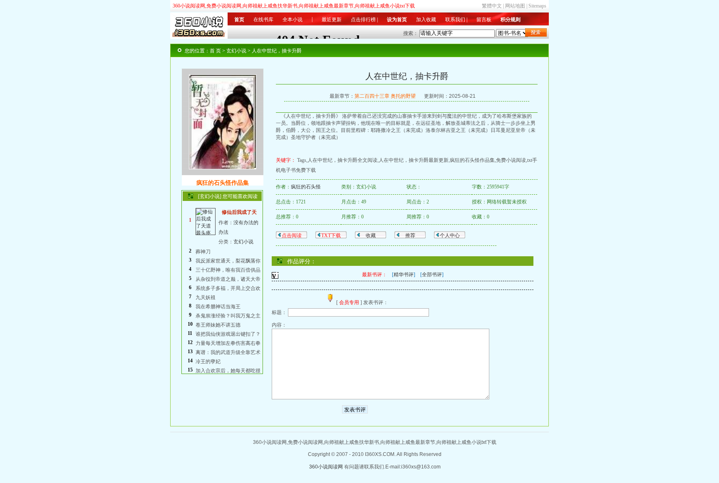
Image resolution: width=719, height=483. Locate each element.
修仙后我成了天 (239, 212)
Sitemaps (537, 6)
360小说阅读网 (326, 467)
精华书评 (404, 274)
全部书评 (432, 274)
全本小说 (292, 19)
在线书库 (263, 19)
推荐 (410, 235)
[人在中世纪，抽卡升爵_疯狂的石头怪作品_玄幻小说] (222, 167)
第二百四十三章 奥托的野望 (385, 96)
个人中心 (450, 235)
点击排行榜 (363, 19)
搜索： (410, 33)
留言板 (483, 19)
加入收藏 (426, 19)
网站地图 (515, 6)
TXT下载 (331, 235)
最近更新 (332, 19)
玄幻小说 (243, 242)
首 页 (215, 51)
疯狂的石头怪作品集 (222, 182)
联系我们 (455, 19)
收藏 (371, 235)
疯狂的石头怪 (306, 187)
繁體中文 (492, 6)
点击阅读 (292, 235)
